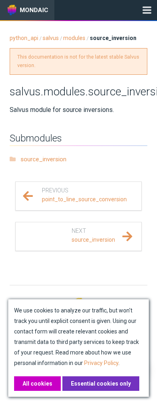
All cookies (37, 383)
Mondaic (34, 10)
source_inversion (43, 159)
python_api (24, 38)
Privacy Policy (101, 363)
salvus (51, 38)
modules (74, 38)
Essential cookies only (101, 383)
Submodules (36, 138)
